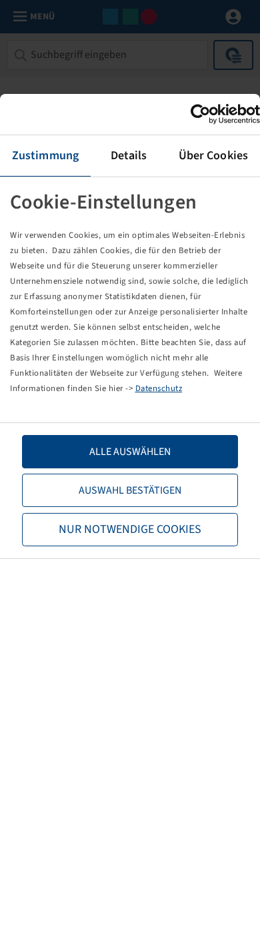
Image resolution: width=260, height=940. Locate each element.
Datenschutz (159, 388)
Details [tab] (129, 155)
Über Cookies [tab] (213, 155)
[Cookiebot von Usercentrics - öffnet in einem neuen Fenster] (201, 114)
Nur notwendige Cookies (130, 529)
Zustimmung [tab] (45, 155)
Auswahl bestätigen (130, 490)
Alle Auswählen (130, 451)
